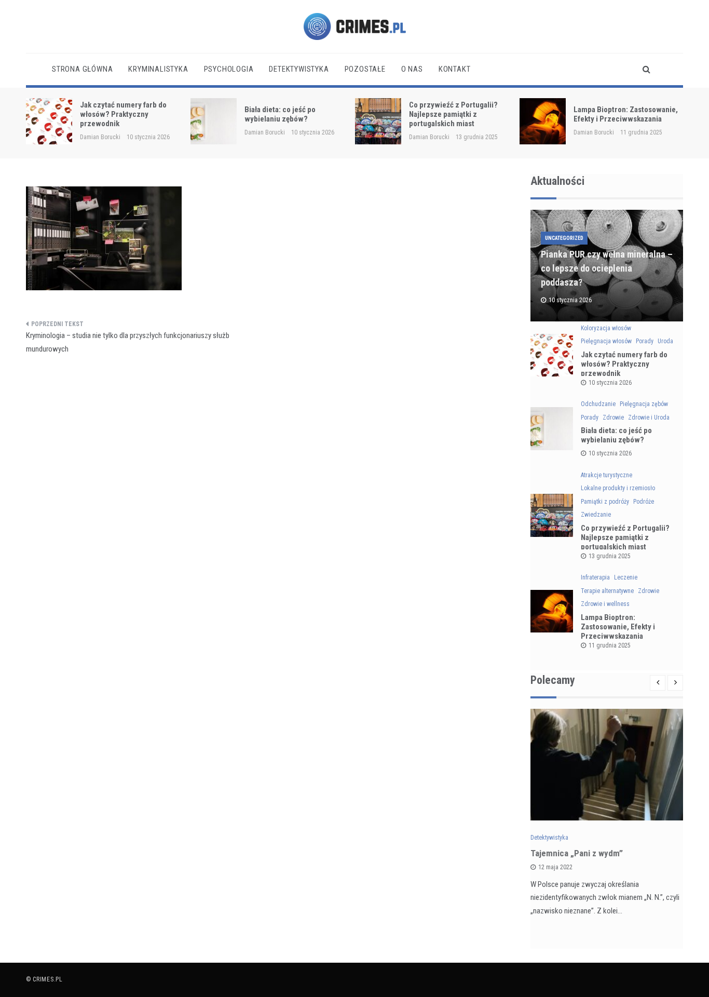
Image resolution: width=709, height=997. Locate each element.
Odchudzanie (598, 404)
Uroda (665, 341)
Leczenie (625, 577)
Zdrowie (613, 417)
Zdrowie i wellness (605, 604)
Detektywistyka (299, 69)
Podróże (643, 501)
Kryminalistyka (158, 69)
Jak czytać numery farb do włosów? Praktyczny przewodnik (123, 114)
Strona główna (82, 69)
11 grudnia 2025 (610, 645)
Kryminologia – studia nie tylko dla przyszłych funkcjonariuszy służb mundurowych (127, 342)
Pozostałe (365, 69)
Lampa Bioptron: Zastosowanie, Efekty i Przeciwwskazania (626, 114)
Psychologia (229, 69)
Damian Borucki (100, 137)
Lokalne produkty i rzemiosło (618, 488)
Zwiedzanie (596, 514)
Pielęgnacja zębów (644, 404)
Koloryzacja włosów (606, 328)
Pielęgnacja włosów (606, 341)
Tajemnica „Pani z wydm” (576, 853)
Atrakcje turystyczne (606, 475)
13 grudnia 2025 (610, 556)
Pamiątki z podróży (605, 501)
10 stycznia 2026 (610, 382)
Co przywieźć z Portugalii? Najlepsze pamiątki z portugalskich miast (453, 114)
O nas (412, 69)
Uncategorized (564, 238)
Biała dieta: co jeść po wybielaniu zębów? (280, 114)
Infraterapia (595, 577)
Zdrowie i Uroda (649, 417)
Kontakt (455, 69)
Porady (644, 341)
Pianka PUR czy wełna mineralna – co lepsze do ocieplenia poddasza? (607, 268)
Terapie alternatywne (607, 591)
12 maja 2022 (555, 867)
